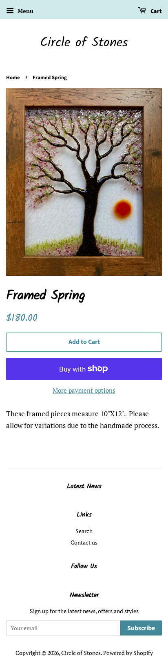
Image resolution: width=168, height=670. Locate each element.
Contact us (84, 542)
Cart (155, 11)
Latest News (84, 486)
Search (84, 531)
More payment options (84, 390)
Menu (24, 11)
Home (13, 77)
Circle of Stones (84, 43)
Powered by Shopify (128, 653)
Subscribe (141, 628)
